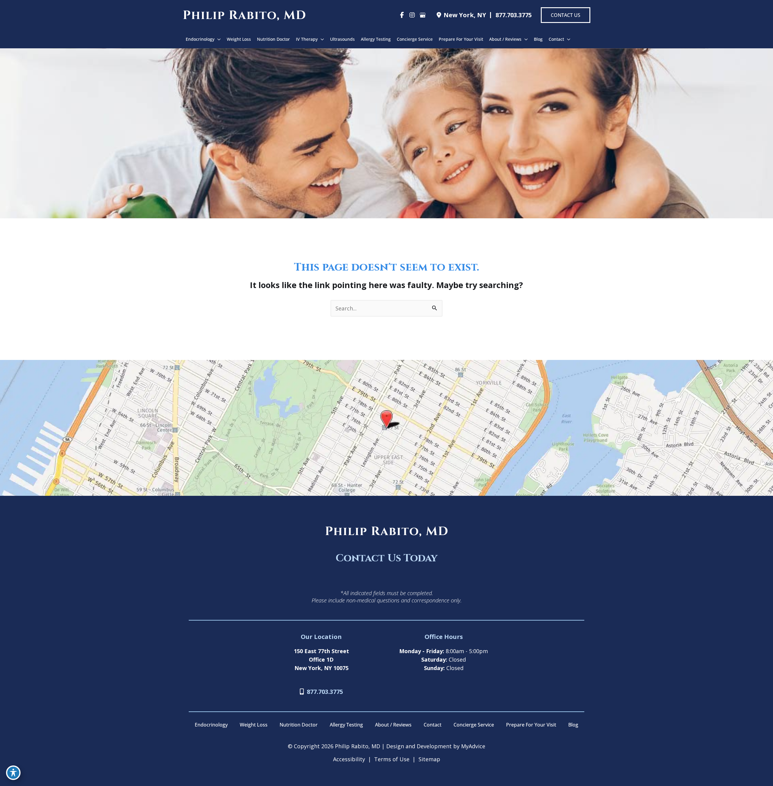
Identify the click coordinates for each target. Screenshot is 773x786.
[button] (565, 15)
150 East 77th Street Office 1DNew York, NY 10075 (321, 659)
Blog (573, 724)
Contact (432, 724)
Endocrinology (211, 724)
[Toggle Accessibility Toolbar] (13, 772)
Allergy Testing (346, 724)
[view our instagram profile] (412, 15)
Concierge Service (474, 724)
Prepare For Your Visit (531, 724)
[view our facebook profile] (401, 15)
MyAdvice (472, 746)
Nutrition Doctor (299, 724)
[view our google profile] (422, 15)
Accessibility (349, 759)
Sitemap (429, 759)
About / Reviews (393, 724)
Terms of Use (391, 759)
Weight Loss (254, 724)
